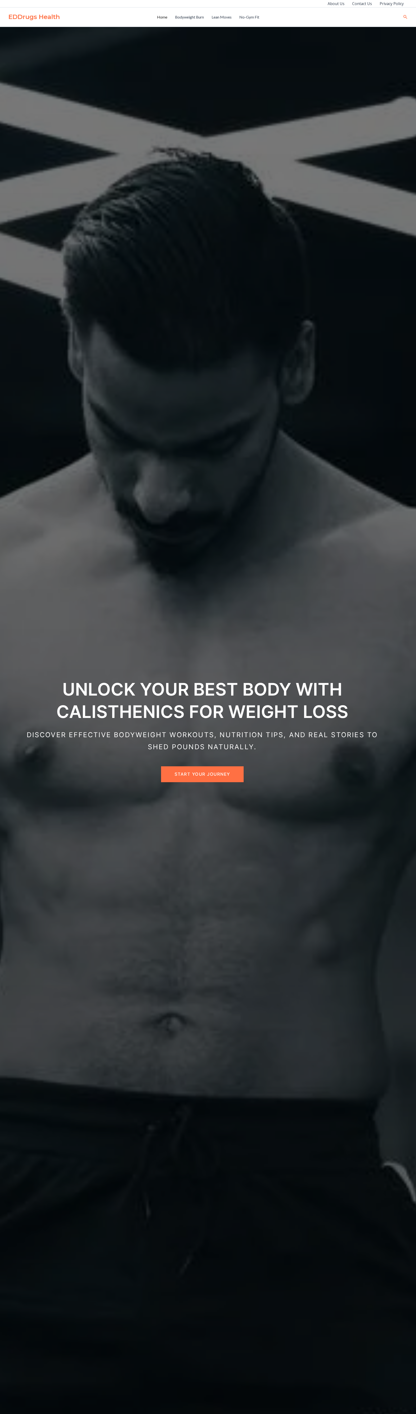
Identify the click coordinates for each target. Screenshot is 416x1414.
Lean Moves (222, 17)
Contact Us (362, 3)
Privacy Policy (392, 3)
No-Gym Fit (249, 17)
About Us (336, 3)
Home (162, 17)
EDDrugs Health (34, 17)
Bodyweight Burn (189, 17)
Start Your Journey (202, 774)
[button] (405, 17)
